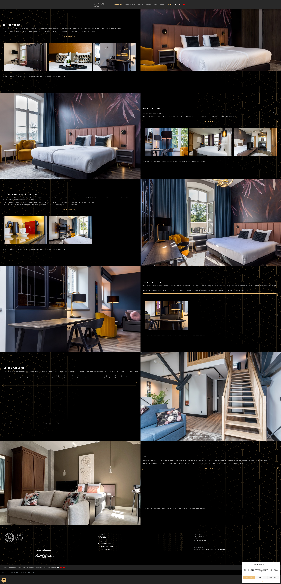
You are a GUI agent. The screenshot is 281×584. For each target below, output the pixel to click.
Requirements (12, 567)
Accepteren (249, 577)
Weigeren (261, 577)
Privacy (53, 567)
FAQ (49, 567)
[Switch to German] (184, 4)
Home (5, 567)
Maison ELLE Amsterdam (104, 547)
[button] (278, 564)
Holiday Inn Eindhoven (104, 549)
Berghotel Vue (102, 545)
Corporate (39, 567)
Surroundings (22, 567)
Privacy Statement (263, 581)
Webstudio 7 (33, 572)
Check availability (69, 36)
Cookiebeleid (256, 581)
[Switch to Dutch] (175, 4)
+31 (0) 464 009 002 (199, 536)
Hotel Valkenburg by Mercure (105, 543)
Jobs (45, 567)
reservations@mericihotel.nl (201, 540)
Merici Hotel (6, 572)
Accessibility (31, 567)
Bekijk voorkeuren (273, 577)
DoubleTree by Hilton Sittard (105, 546)
